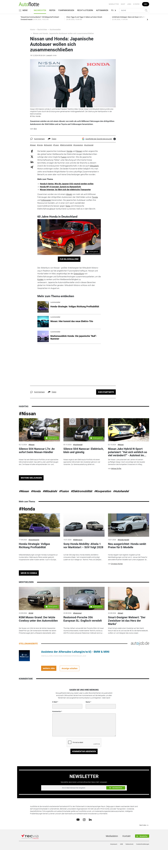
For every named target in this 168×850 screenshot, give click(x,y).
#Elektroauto (77, 540)
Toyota (95, 197)
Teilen (54, 139)
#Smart (120, 613)
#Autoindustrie (34, 540)
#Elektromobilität (81, 491)
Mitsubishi (94, 166)
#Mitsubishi (50, 491)
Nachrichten (40, 10)
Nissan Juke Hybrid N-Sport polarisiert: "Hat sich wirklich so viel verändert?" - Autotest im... (127, 452)
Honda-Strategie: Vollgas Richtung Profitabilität (34, 545)
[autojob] (140, 643)
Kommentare (39, 139)
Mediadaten (112, 836)
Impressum (113, 844)
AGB (121, 844)
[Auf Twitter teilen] (32, 156)
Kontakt (127, 836)
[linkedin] (90, 819)
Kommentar (56, 711)
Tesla (67, 206)
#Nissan (27, 413)
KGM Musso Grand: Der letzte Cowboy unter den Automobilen (38, 619)
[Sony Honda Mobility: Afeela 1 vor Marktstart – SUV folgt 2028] (84, 525)
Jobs (129, 4)
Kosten (40, 279)
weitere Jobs (49, 668)
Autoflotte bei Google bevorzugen (98, 139)
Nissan (79, 151)
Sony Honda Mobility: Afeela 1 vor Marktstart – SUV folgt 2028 (83, 545)
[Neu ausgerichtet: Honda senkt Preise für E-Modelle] (128, 525)
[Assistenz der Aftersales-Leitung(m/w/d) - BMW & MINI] (24, 655)
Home (32, 29)
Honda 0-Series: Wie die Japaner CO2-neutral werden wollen (66, 184)
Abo (145, 4)
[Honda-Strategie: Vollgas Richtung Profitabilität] (39, 525)
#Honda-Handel (123, 540)
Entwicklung (79, 273)
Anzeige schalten (69, 668)
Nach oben (142, 825)
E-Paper (136, 4)
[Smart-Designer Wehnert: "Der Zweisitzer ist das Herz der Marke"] (128, 598)
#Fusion (64, 491)
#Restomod (77, 613)
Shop (123, 4)
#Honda (36, 491)
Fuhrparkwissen (66, 10)
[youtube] (78, 819)
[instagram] (84, 819)
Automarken (102, 10)
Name (88, 702)
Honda (69, 151)
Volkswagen (46, 200)
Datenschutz (129, 844)
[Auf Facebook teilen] (32, 151)
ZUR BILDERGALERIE (69, 259)
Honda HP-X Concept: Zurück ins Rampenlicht (60, 187)
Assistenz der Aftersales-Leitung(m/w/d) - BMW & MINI (75, 651)
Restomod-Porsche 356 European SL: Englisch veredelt (82, 619)
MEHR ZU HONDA (29, 573)
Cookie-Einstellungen (142, 844)
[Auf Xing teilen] (32, 167)
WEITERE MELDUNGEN (31, 478)
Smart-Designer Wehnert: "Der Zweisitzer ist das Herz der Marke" (126, 621)
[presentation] (147, 19)
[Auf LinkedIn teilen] (32, 162)
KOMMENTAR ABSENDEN (84, 751)
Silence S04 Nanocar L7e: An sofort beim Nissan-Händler (37, 450)
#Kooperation (102, 491)
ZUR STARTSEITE (106, 392)
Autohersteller (55, 29)
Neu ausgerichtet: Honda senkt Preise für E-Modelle (127, 545)
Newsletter (114, 4)
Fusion (64, 157)
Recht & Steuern (85, 10)
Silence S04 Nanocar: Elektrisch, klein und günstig (83, 450)
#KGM (31, 613)
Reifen (52, 10)
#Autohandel (77, 445)
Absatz (69, 194)
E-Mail (54, 702)
